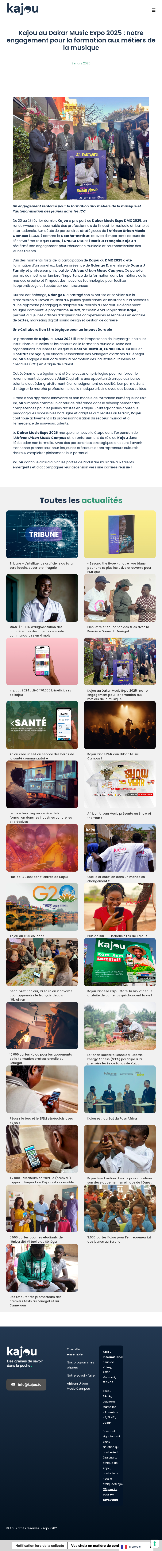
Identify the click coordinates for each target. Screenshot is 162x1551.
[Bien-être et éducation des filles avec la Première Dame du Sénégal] (120, 598)
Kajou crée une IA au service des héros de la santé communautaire (41, 756)
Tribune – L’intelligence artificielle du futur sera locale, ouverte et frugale (41, 565)
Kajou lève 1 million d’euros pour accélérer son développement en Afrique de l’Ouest (119, 1180)
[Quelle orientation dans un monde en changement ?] (120, 848)
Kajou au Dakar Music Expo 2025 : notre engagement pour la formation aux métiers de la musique (117, 694)
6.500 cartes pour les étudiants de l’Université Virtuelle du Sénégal (36, 1239)
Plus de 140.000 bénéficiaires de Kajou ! (39, 877)
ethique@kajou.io (115, 1484)
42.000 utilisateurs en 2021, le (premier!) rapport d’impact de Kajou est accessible (41, 1180)
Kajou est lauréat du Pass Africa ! (113, 1118)
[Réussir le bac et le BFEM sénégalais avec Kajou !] (42, 1089)
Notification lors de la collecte (39, 1545)
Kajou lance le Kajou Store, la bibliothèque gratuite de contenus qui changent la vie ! (119, 993)
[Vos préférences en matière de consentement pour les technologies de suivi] (155, 1544)
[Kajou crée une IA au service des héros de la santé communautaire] (42, 725)
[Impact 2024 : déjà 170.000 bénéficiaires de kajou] (42, 661)
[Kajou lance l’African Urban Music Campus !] (120, 725)
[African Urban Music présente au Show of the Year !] (120, 784)
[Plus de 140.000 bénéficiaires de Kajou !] (42, 848)
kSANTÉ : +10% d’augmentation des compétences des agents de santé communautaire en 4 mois (36, 631)
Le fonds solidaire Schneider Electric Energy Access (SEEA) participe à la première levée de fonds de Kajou (115, 1059)
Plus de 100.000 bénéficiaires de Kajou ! (117, 936)
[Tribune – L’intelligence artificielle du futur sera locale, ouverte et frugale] (42, 534)
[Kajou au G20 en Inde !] (42, 907)
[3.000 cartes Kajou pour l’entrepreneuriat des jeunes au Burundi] (120, 1208)
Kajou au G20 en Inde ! (26, 936)
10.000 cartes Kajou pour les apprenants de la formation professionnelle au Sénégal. (40, 1058)
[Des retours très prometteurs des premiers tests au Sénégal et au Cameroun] (42, 1268)
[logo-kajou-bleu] (22, 3)
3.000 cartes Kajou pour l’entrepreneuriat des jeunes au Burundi (119, 1239)
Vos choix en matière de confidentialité (103, 1545)
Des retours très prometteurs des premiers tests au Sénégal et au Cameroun (35, 1301)
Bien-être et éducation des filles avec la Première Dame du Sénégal (118, 629)
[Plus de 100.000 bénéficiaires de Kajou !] (120, 907)
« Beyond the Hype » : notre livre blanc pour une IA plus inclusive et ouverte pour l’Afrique (119, 567)
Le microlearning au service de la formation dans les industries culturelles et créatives (40, 817)
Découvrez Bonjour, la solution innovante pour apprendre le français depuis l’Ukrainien (40, 995)
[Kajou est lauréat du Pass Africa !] (120, 1089)
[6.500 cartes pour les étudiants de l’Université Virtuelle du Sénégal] (42, 1208)
